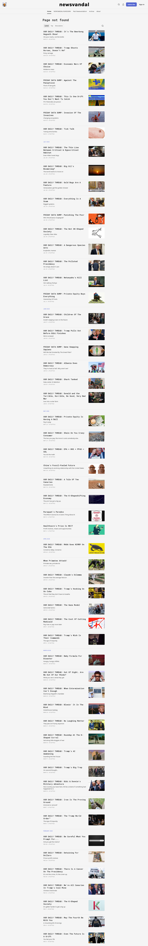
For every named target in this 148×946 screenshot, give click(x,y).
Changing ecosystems (50, 118)
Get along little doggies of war (53, 740)
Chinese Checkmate (50, 890)
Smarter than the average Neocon (55, 577)
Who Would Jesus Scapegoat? (53, 218)
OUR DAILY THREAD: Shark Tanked (60, 379)
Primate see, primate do (51, 563)
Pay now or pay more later (52, 624)
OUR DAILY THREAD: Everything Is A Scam (62, 199)
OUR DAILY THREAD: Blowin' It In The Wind (63, 705)
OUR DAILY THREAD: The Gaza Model (61, 605)
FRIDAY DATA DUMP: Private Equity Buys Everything (64, 295)
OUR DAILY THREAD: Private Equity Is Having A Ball (63, 418)
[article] (74, 36)
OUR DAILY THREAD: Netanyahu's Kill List (62, 278)
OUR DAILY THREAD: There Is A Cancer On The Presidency (63, 870)
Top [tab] (52, 26)
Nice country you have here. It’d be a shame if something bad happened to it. (64, 788)
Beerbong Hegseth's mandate (53, 694)
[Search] (119, 4)
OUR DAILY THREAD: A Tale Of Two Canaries (61, 480)
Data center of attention (51, 382)
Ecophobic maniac (49, 250)
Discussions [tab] (59, 26)
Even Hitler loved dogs (51, 155)
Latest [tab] (47, 26)
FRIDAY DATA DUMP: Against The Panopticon (59, 81)
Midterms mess (48, 69)
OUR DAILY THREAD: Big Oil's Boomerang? (58, 167)
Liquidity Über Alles (50, 234)
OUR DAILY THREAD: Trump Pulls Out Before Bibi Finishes (62, 331)
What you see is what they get (53, 678)
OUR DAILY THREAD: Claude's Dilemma (62, 574)
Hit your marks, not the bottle (53, 37)
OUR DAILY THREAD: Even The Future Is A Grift (63, 935)
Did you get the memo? (51, 842)
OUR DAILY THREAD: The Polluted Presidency (60, 262)
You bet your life (49, 939)
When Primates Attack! (55, 560)
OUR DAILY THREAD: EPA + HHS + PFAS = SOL (63, 450)
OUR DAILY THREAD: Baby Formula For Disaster (62, 657)
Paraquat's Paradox (53, 512)
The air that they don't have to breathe (56, 594)
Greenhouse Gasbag (50, 710)
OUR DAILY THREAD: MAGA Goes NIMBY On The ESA (63, 545)
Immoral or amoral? (50, 805)
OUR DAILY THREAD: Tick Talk (58, 129)
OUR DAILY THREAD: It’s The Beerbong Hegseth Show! (63, 32)
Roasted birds (48, 485)
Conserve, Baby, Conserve (52, 550)
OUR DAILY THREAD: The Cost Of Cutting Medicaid (64, 620)
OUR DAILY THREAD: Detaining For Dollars (61, 854)
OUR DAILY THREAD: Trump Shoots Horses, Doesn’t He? (60, 49)
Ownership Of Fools (50, 299)
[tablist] (53, 26)
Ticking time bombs (50, 132)
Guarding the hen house (51, 756)
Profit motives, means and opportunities (57, 529)
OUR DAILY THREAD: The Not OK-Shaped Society (63, 230)
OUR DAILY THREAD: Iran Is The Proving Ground (64, 800)
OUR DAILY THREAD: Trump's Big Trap (62, 767)
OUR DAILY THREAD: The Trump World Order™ (62, 817)
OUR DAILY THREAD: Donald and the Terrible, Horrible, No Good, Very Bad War (64, 396)
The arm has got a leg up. (52, 501)
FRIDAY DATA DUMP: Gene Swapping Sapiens (60, 348)
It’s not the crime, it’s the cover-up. (55, 874)
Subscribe (131, 4)
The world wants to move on (53, 172)
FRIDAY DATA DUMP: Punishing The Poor (63, 215)
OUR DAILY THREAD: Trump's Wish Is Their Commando (62, 636)
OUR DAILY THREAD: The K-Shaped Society (60, 902)
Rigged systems (48, 204)
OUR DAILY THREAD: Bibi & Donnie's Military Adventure (62, 782)
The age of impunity (50, 641)
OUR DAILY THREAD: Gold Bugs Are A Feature (62, 183)
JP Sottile (52, 39)
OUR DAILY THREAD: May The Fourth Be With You (63, 918)
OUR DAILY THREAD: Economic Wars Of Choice (62, 65)
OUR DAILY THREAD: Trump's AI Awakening (59, 752)
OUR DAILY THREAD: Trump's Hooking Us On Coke (63, 590)
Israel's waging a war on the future (55, 320)
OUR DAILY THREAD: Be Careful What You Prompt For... (64, 837)
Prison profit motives (50, 858)
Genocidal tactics (49, 608)
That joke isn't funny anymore (53, 724)
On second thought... (50, 770)
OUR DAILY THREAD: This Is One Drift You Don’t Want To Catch (63, 97)
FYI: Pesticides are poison (52, 102)
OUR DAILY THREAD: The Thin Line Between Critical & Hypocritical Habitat (61, 150)
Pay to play (47, 422)
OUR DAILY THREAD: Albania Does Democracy (60, 364)
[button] (49, 11)
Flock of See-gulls (49, 86)
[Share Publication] (123, 4)
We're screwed (48, 336)
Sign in (141, 4)
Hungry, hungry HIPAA (51, 661)
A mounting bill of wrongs (52, 923)
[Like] (44, 42)
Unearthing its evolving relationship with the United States (63, 468)
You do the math (49, 454)
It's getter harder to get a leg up (54, 907)
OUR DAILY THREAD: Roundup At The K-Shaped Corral (63, 736)
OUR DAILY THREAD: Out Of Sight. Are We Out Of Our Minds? (63, 673)
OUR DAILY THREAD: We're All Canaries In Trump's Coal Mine (63, 886)
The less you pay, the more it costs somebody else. (60, 438)
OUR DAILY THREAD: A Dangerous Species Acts (64, 246)
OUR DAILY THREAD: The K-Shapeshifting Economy (64, 496)
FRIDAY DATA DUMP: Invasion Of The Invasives (62, 113)
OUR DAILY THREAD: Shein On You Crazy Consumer (63, 434)
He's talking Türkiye (50, 283)
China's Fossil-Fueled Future (59, 465)
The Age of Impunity (50, 821)
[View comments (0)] (57, 42)
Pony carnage (48, 53)
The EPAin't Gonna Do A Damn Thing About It (59, 515)
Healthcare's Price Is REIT (58, 526)
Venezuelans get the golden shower (55, 188)
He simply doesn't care (51, 267)
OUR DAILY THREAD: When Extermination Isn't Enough (63, 689)
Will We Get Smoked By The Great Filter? (57, 352)
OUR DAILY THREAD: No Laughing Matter (63, 721)
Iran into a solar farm (50, 401)
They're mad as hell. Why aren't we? (55, 368)
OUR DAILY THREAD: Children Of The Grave (62, 315)
